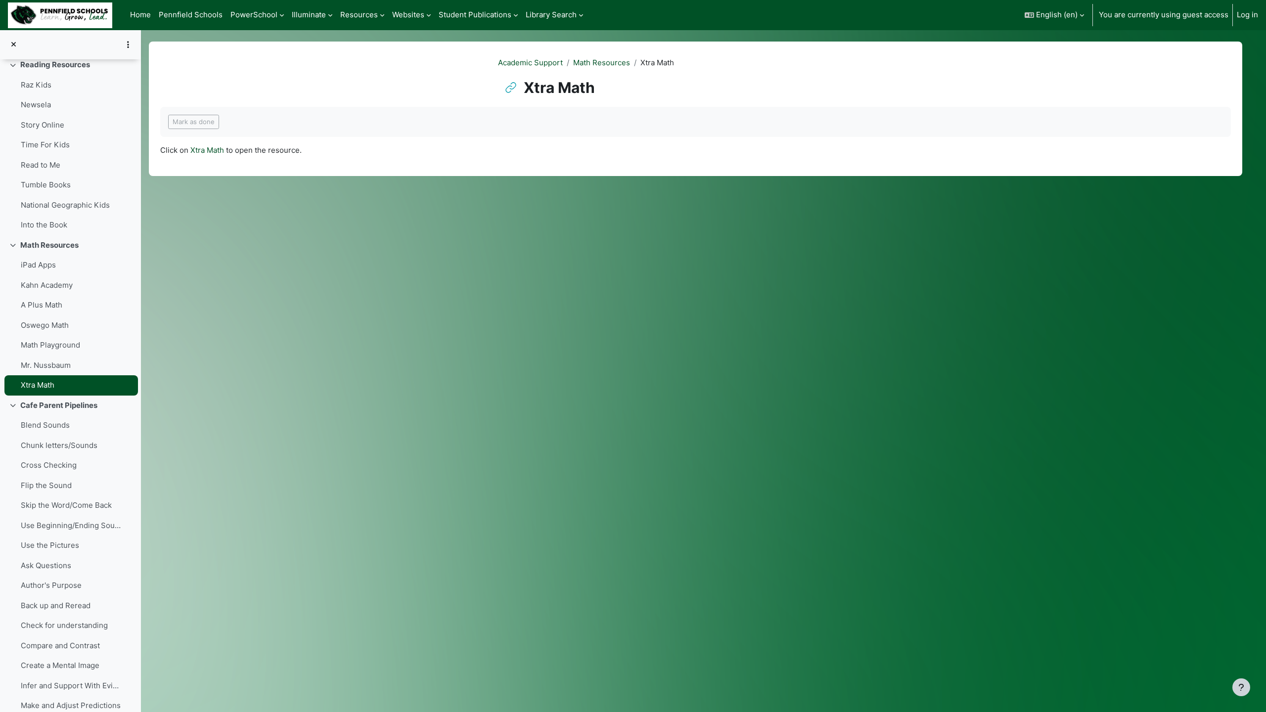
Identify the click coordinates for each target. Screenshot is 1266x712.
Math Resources (49, 245)
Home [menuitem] (140, 14)
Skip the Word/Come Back (66, 505)
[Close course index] (13, 45)
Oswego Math (45, 325)
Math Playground (50, 345)
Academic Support (530, 62)
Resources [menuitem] (359, 14)
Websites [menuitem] (408, 14)
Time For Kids (45, 144)
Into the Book (44, 224)
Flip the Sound (46, 485)
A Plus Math (41, 305)
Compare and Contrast (60, 645)
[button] (1054, 15)
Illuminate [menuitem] (309, 14)
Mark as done (194, 122)
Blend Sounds (45, 425)
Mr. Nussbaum (46, 365)
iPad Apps (38, 264)
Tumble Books (46, 184)
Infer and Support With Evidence (71, 685)
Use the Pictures (50, 545)
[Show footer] (1241, 687)
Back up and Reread (55, 605)
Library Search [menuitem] (551, 14)
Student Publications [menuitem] (475, 14)
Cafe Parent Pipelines (58, 405)
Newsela (36, 104)
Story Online (42, 125)
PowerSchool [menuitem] (253, 14)
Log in (1247, 14)
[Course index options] (128, 44)
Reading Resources (55, 64)
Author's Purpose (51, 585)
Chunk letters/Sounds (59, 445)
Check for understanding (64, 625)
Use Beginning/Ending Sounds (71, 525)
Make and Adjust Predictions (71, 705)
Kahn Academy (47, 285)
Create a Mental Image (60, 665)
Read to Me (40, 165)
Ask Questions (46, 565)
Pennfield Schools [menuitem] (191, 14)
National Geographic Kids (65, 205)
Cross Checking (49, 465)
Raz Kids (36, 84)
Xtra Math (37, 385)
